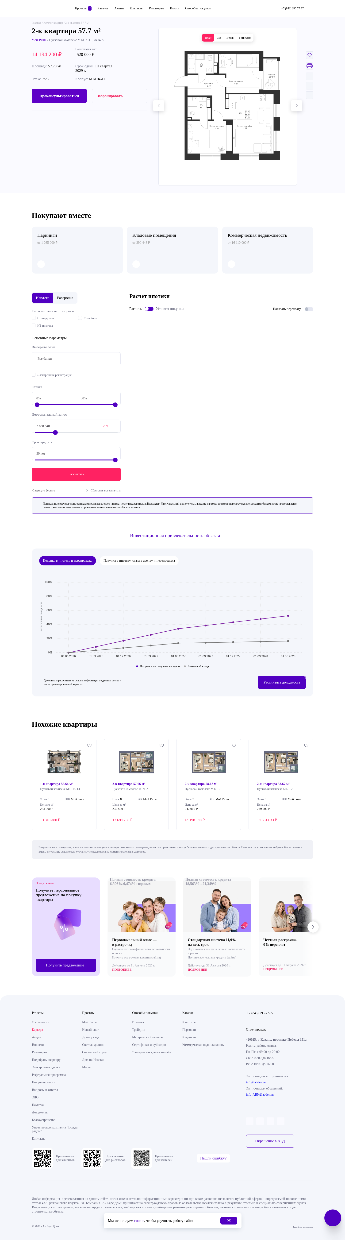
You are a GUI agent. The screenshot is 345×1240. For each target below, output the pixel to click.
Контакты (136, 8)
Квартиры (189, 1022)
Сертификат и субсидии (149, 1045)
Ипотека (138, 1022)
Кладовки (189, 1037)
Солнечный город (94, 1052)
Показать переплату (287, 309)
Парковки (189, 1029)
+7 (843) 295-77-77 (260, 1013)
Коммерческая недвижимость (203, 1045)
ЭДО (35, 1097)
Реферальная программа (49, 1075)
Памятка (38, 1105)
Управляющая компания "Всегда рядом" (54, 1129)
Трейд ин (138, 1029)
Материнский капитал (148, 1037)
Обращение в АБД (270, 1141)
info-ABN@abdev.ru (260, 1094)
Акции (119, 8)
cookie (139, 1221)
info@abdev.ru (256, 1082)
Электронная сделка (46, 1067)
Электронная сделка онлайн (152, 1052)
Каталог (102, 8)
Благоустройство (43, 1120)
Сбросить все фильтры (106, 490)
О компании (40, 1022)
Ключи (174, 8)
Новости (38, 1045)
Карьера (37, 1029)
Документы (40, 1112)
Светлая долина (93, 1045)
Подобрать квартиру (46, 1060)
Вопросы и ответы (45, 1090)
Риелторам (156, 8)
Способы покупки (198, 8)
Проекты (83, 8)
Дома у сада (90, 1037)
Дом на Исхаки (93, 1060)
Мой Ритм (39, 40)
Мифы (86, 1067)
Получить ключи (43, 1082)
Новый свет (90, 1029)
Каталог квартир (53, 22)
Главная (36, 22)
